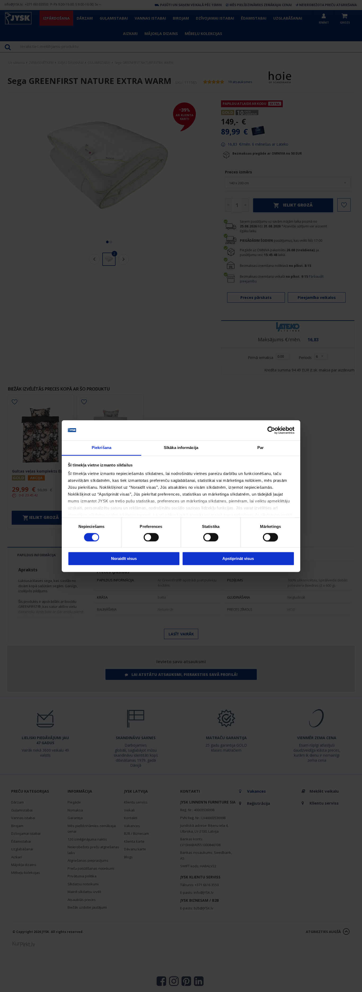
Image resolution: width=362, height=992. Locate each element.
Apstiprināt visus (238, 558)
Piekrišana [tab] (101, 448)
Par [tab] (260, 448)
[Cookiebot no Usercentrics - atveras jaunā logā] (271, 430)
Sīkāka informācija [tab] (181, 448)
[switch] (151, 537)
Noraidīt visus (124, 558)
